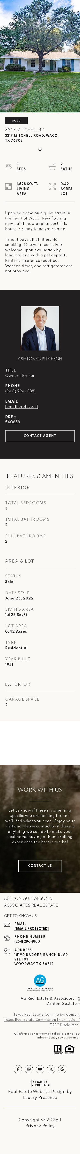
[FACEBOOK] (18, 1069)
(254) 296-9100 (27, 941)
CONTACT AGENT (40, 436)
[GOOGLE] (62, 1069)
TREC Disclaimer (64, 1025)
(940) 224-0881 (20, 391)
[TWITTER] (51, 1069)
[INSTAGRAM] (29, 1069)
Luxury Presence (40, 1098)
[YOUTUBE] (40, 1069)
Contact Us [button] (40, 866)
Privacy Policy (40, 1126)
